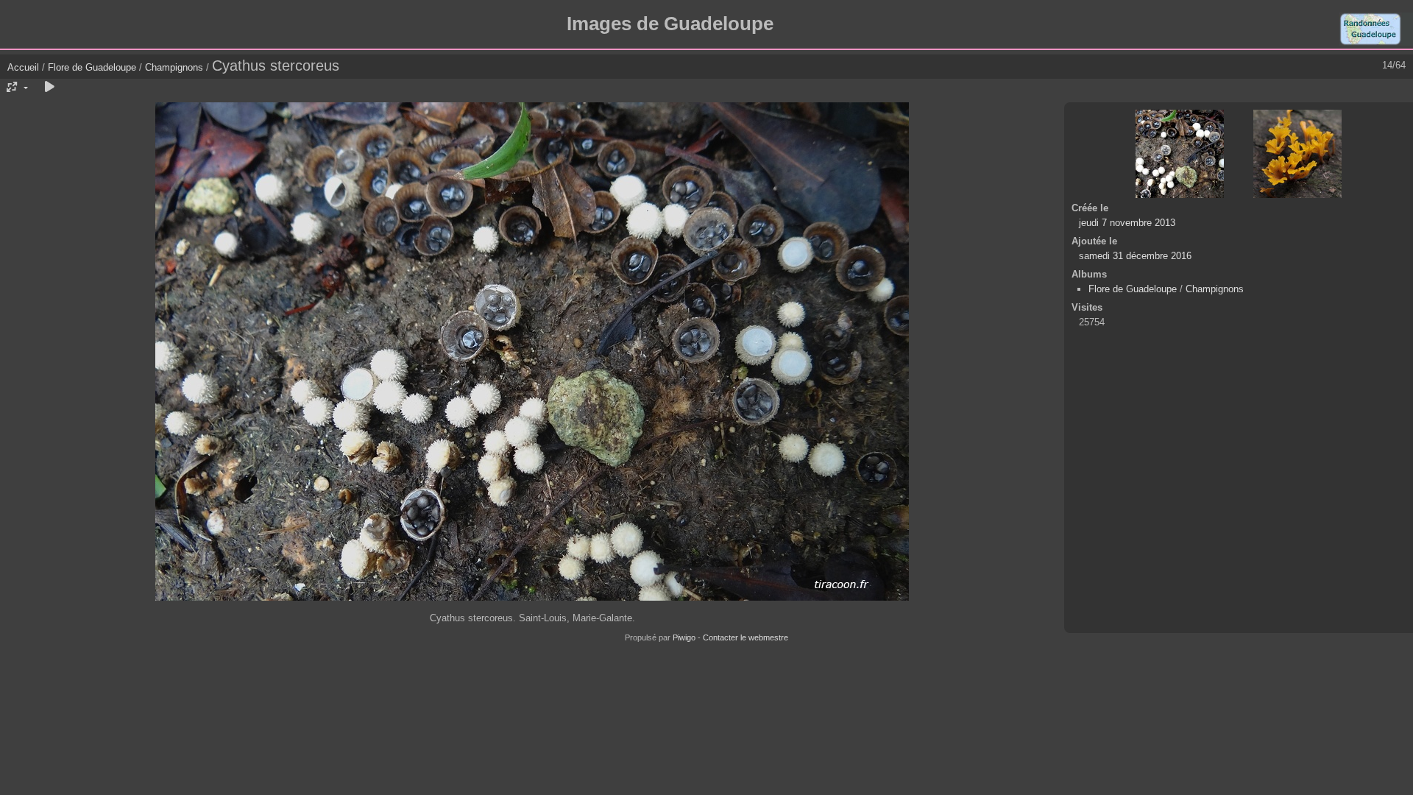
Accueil (23, 67)
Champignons (174, 67)
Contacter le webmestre (745, 637)
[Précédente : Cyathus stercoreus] (1180, 154)
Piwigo (684, 637)
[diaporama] (49, 87)
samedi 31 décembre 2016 (1135, 255)
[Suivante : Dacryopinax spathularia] (1297, 154)
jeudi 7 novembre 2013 (1127, 222)
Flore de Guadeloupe (92, 67)
